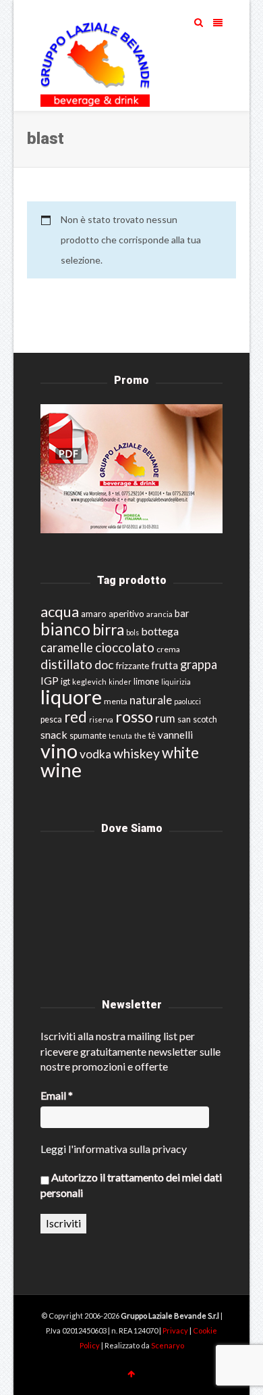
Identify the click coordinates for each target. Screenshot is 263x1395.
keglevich (89, 681)
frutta (164, 665)
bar (182, 613)
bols (132, 632)
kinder (120, 681)
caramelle (66, 647)
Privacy (176, 1330)
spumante (88, 736)
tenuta (120, 735)
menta (115, 701)
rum (165, 718)
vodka (95, 754)
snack (53, 734)
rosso (134, 716)
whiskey (136, 753)
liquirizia (176, 681)
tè (152, 736)
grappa (198, 664)
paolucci (187, 701)
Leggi (53, 1148)
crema (168, 649)
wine (61, 769)
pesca (51, 719)
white (180, 752)
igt (65, 681)
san (184, 719)
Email (56, 1095)
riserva (101, 719)
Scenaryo (167, 1345)
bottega (160, 631)
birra (108, 629)
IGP (49, 680)
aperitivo (126, 613)
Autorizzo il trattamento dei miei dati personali (131, 1184)
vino (59, 750)
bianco (65, 629)
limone (146, 682)
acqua (59, 611)
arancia (159, 614)
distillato (66, 664)
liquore (71, 696)
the (140, 735)
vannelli (175, 735)
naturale (150, 700)
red (75, 717)
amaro (94, 613)
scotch (205, 719)
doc (104, 665)
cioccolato (124, 647)
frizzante (132, 665)
